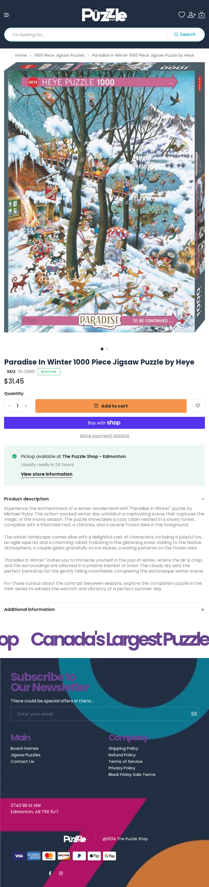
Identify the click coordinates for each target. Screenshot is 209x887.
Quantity (14, 393)
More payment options (104, 436)
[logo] (104, 15)
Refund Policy (122, 755)
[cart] (201, 15)
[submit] (192, 714)
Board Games (25, 748)
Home (21, 55)
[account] (192, 15)
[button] (7, 15)
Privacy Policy (122, 768)
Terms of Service (126, 761)
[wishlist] (182, 15)
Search (187, 34)
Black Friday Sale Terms (132, 774)
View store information (46, 474)
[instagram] (61, 873)
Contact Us (22, 761)
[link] (194, 73)
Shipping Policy (123, 748)
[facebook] (50, 873)
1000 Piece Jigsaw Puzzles (59, 55)
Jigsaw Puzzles (26, 755)
